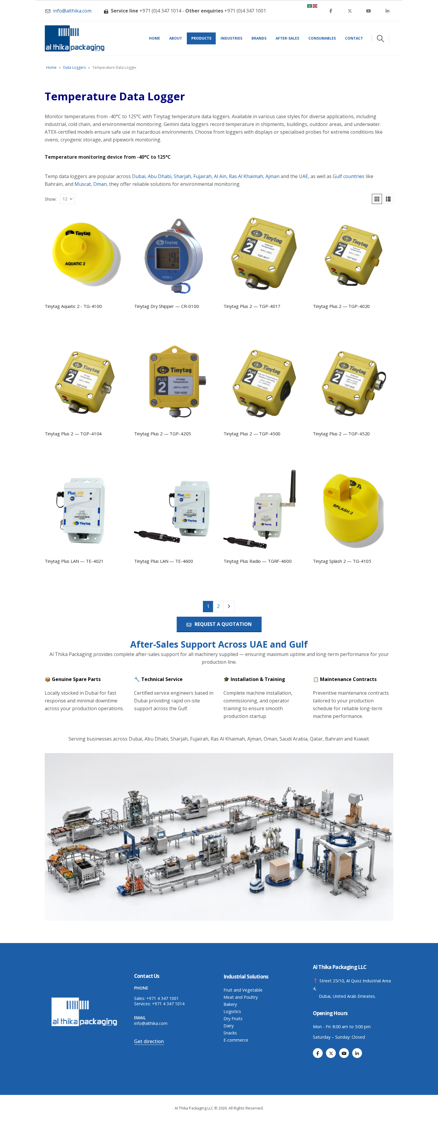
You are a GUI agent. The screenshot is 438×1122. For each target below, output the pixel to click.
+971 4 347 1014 (168, 1003)
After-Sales (287, 38)
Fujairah (202, 176)
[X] (349, 10)
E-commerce (235, 1040)
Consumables (322, 38)
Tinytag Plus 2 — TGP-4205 (162, 434)
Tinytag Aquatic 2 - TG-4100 (73, 306)
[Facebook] (331, 10)
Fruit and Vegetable (243, 990)
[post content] (85, 254)
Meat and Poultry (240, 997)
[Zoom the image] (85, 999)
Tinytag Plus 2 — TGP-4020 (341, 306)
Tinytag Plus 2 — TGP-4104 (73, 434)
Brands (258, 38)
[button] (380, 38)
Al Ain (220, 176)
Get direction (149, 1041)
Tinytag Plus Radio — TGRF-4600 (257, 561)
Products (201, 38)
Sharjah (182, 176)
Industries (231, 38)
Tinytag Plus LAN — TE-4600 (163, 561)
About (175, 38)
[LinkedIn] (387, 10)
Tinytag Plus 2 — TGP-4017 (251, 306)
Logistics (232, 1011)
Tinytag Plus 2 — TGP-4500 (251, 434)
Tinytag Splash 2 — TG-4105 (342, 561)
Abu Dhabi (159, 176)
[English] (315, 5)
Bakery (230, 1004)
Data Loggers (74, 67)
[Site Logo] (74, 38)
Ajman (272, 176)
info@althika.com (150, 1023)
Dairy (228, 1025)
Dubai (138, 176)
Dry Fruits (233, 1018)
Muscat (82, 184)
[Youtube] (368, 10)
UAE (303, 176)
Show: (51, 199)
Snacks (230, 1033)
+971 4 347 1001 (162, 998)
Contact (354, 38)
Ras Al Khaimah (246, 176)
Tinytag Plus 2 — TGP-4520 (341, 434)
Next (229, 606)
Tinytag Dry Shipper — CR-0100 (166, 306)
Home (154, 38)
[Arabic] (310, 5)
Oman (100, 184)
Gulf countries (348, 176)
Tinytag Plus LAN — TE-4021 (74, 561)
